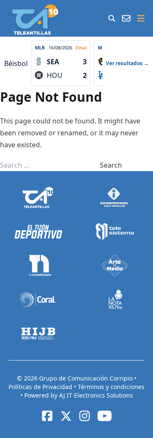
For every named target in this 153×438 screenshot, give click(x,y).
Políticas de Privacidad (41, 387)
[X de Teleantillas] (66, 416)
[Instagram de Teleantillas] (84, 416)
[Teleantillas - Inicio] (35, 19)
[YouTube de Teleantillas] (104, 416)
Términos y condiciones (111, 387)
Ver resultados (127, 63)
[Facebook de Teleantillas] (47, 416)
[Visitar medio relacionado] (38, 197)
